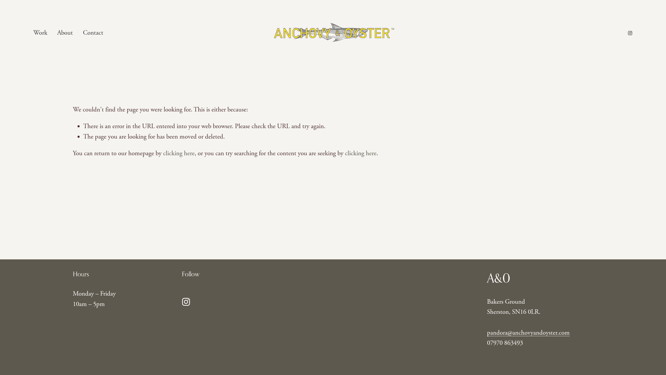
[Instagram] (630, 33)
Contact (93, 33)
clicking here (179, 153)
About (65, 33)
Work (40, 33)
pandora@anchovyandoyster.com (528, 333)
